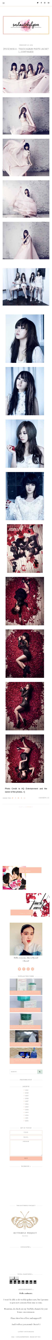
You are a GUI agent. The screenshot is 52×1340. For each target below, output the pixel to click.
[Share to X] (12, 798)
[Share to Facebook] (15, 798)
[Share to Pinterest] (18, 798)
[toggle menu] (3, 3)
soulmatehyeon (22, 1337)
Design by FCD (35, 1337)
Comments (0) (44, 797)
